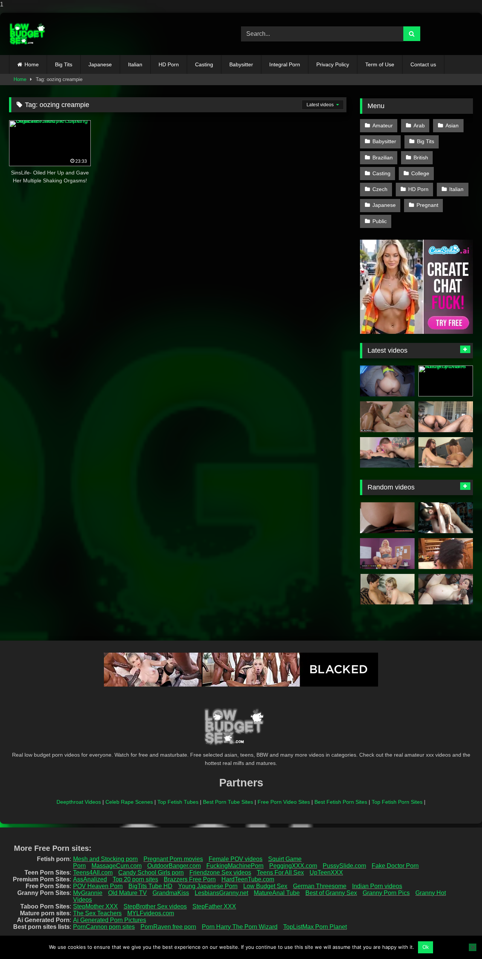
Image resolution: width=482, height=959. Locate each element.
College (420, 173)
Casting (204, 64)
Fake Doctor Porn (395, 866)
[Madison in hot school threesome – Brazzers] (445, 452)
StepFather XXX (214, 906)
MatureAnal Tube (277, 893)
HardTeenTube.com (247, 879)
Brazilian (382, 157)
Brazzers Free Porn (190, 879)
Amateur (382, 125)
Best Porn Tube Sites (228, 802)
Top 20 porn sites (135, 879)
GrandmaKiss (171, 893)
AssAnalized (90, 879)
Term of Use (379, 64)
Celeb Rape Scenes (129, 802)
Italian (135, 64)
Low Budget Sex (265, 886)
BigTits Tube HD (150, 886)
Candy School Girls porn (151, 872)
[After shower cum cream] (445, 553)
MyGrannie (87, 893)
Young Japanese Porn (208, 886)
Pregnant (427, 205)
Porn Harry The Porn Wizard (240, 927)
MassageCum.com (117, 866)
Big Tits (63, 64)
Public (379, 221)
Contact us (423, 64)
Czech (379, 189)
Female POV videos (235, 859)
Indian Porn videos (377, 886)
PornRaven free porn (168, 927)
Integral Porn (284, 64)
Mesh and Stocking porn (105, 859)
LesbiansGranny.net (221, 893)
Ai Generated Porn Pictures (109, 920)
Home (31, 64)
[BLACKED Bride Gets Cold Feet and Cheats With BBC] (387, 416)
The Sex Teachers (97, 913)
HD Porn (169, 64)
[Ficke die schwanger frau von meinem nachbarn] (387, 589)
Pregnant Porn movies (173, 859)
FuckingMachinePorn (235, 866)
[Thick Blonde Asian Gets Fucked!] (445, 416)
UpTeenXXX (326, 872)
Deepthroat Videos (78, 802)
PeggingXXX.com (293, 866)
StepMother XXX (95, 906)
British (420, 157)
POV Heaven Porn (98, 886)
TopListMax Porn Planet (315, 927)
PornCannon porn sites (104, 927)
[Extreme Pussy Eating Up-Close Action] (387, 452)
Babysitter (241, 64)
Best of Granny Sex (331, 893)
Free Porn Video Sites (284, 802)
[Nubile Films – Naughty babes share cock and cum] (445, 381)
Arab (419, 125)
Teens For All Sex (280, 872)
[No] (472, 947)
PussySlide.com (344, 866)
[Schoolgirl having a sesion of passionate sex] (445, 517)
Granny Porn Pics (386, 893)
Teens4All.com (93, 872)
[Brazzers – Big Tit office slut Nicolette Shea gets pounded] (387, 553)
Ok (426, 947)
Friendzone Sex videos (220, 872)
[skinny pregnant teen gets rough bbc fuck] (445, 589)
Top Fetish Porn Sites (397, 802)
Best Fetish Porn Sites (340, 802)
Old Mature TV (127, 893)
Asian (452, 125)
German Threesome (319, 886)
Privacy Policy (332, 64)
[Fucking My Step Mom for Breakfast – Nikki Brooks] (387, 517)
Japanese (100, 64)
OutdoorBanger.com (174, 866)
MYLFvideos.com (150, 913)
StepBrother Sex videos (155, 906)
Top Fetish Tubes (177, 802)
